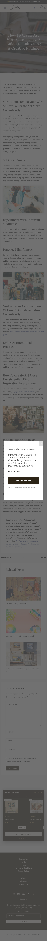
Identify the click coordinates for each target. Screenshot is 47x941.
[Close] (41, 443)
